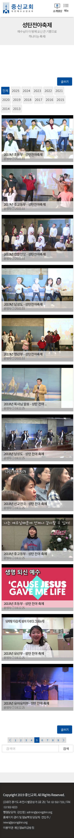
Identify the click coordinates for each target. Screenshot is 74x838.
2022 (48, 90)
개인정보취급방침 (24, 828)
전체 (5, 90)
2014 (6, 108)
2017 (38, 99)
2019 (17, 99)
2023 (37, 90)
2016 (49, 99)
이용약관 (8, 828)
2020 (6, 99)
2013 (17, 108)
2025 (15, 90)
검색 (66, 748)
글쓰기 (64, 81)
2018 (27, 99)
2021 (59, 90)
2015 (60, 99)
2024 (26, 90)
